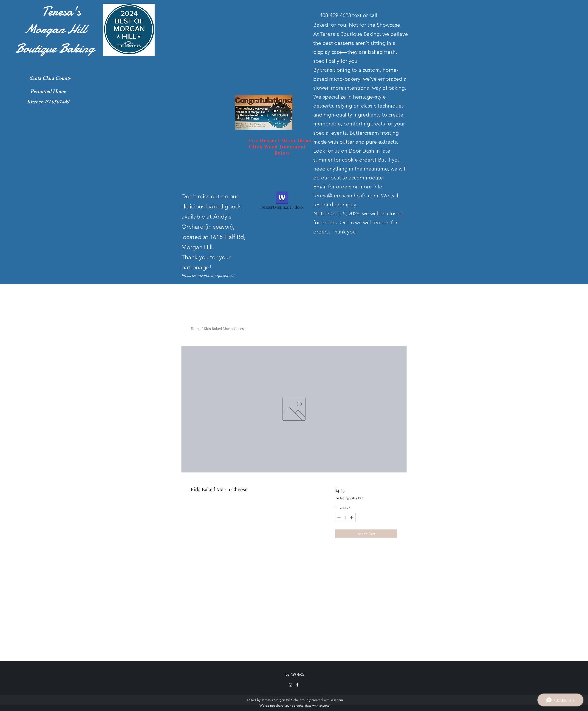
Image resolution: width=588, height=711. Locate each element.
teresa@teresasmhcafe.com (345, 196)
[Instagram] (290, 685)
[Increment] (352, 517)
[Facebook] (297, 685)
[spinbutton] (345, 517)
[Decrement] (338, 517)
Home (196, 328)
